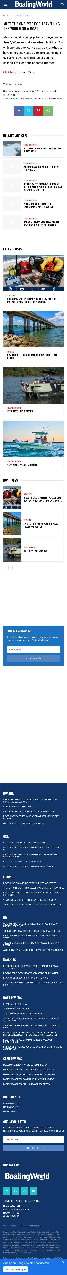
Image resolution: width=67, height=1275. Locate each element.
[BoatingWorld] (33, 4)
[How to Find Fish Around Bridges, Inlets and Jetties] (33, 329)
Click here (9, 72)
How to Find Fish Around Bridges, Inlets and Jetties (32, 356)
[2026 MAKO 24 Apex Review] (33, 439)
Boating (10, 296)
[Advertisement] (33, 598)
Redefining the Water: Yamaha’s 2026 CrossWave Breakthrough (27, 1041)
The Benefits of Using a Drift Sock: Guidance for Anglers (32, 905)
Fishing (10, 352)
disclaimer (14, 98)
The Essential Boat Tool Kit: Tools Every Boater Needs (31, 931)
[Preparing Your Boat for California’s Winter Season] (12, 203)
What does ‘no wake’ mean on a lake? (22, 862)
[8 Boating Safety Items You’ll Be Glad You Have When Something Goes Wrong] (33, 273)
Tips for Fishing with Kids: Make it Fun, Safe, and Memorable (33, 888)
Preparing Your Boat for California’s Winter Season (38, 205)
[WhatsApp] (48, 111)
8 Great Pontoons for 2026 (17, 807)
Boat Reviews (13, 408)
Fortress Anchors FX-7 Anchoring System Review (28, 1070)
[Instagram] (15, 1190)
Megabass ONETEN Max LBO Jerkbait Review (25, 1065)
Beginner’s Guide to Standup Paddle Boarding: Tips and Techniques (31, 967)
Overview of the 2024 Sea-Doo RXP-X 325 (23, 823)
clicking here (9, 95)
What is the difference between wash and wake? (28, 866)
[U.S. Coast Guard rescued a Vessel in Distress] (12, 148)
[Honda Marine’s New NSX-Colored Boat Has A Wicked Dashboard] (12, 222)
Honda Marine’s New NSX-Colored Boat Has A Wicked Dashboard (41, 223)
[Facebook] (19, 111)
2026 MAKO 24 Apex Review (21, 465)
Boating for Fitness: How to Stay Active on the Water (31, 973)
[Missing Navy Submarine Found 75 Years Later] (12, 167)
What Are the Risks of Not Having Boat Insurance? (29, 811)
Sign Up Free (33, 658)
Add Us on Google (16, 1269)
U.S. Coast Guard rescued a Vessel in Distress (42, 150)
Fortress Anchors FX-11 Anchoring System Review (29, 1074)
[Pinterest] (38, 111)
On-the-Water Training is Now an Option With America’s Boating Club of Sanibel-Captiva (42, 186)
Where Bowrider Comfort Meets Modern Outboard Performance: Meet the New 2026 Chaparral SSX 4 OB (30, 1034)
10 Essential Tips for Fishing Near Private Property (29, 900)
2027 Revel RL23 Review (19, 411)
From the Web (23, 15)
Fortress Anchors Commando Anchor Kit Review (28, 1079)
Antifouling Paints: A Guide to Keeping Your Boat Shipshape (33, 950)
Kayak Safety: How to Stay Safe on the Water (26, 978)
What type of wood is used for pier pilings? (25, 843)
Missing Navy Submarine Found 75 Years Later (41, 168)
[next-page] (10, 568)
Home (6, 15)
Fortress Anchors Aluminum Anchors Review (26, 1084)
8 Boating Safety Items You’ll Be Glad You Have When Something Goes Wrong (31, 300)
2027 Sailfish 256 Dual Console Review (22, 1014)
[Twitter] (29, 111)
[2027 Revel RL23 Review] (33, 385)
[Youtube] (33, 1190)
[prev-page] (5, 568)
